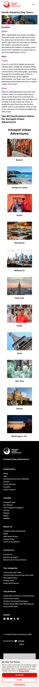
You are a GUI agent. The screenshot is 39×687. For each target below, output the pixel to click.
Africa (5, 474)
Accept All (19, 675)
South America (9, 490)
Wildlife (6, 518)
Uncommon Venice (11, 598)
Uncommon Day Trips (12, 572)
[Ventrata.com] (18, 641)
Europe (6, 482)
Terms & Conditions (11, 542)
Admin (21, 644)
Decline (19, 680)
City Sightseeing (10, 578)
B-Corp (6, 510)
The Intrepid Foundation (13, 508)
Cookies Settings (19, 684)
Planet (6, 516)
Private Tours (8, 581)
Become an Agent (10, 557)
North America (9, 484)
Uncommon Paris (10, 607)
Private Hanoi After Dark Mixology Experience (19, 604)
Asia (5, 476)
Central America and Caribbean (16, 479)
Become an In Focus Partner (14, 560)
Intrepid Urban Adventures (14, 531)
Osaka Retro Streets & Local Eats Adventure (19, 596)
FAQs (5, 534)
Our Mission (8, 505)
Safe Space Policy (10, 536)
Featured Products (11, 583)
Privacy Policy (9, 539)
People (6, 513)
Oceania (6, 487)
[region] (19, 673)
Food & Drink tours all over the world (18, 575)
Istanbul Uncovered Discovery (15, 601)
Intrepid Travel (9, 502)
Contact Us (7, 554)
